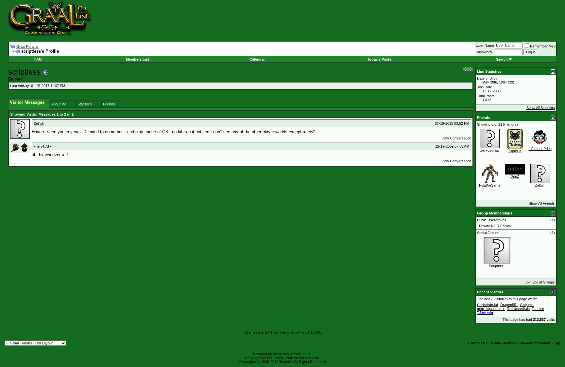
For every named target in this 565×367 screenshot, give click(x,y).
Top (557, 343)
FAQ (38, 59)
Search (502, 59)
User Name (485, 45)
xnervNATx (43, 146)
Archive (509, 343)
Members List (137, 59)
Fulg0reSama (489, 185)
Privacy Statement (535, 343)
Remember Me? (543, 46)
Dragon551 (509, 305)
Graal (495, 343)
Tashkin (538, 309)
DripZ (514, 176)
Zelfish (39, 123)
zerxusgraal (489, 150)
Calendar (257, 59)
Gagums (527, 305)
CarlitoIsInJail (487, 305)
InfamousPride (540, 149)
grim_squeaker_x (491, 309)
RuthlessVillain (518, 309)
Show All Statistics (540, 108)
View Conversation (456, 138)
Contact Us (478, 343)
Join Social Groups (540, 282)
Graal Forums (27, 46)
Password (484, 52)
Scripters (496, 266)
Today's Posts (379, 59)
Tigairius (515, 151)
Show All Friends (542, 203)
